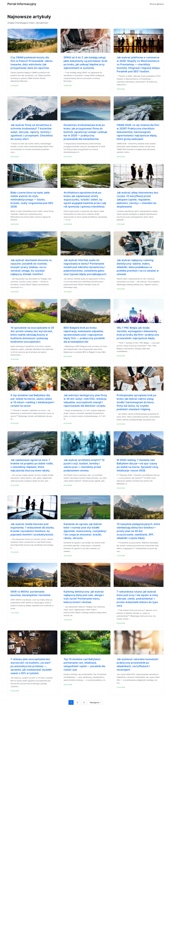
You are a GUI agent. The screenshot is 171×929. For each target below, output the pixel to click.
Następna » (95, 702)
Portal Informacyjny (21, 4)
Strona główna (157, 4)
